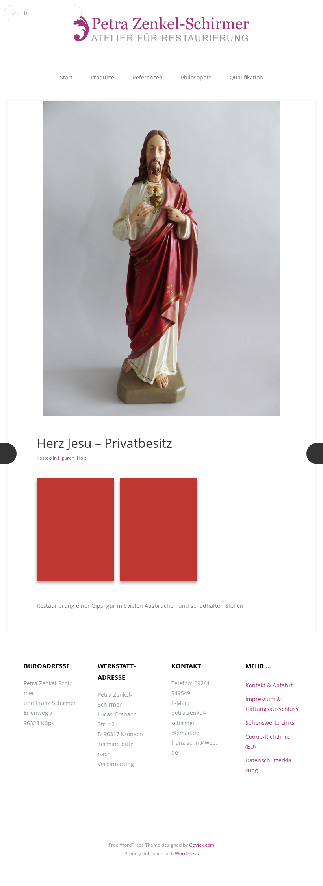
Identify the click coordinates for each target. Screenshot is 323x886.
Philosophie (196, 77)
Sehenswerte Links (270, 722)
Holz (82, 457)
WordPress (187, 853)
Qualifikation (246, 77)
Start (66, 77)
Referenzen (147, 77)
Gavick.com (201, 845)
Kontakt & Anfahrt (269, 685)
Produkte (102, 77)
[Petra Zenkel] (161, 27)
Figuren (66, 457)
